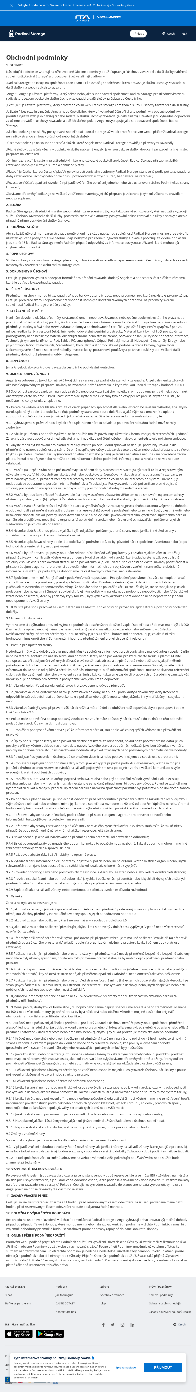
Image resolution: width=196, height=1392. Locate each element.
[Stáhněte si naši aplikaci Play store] (50, 1334)
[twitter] (112, 1324)
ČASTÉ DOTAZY (65, 1303)
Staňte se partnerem (18, 1303)
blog (103, 1303)
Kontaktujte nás (66, 1312)
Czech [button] (171, 33)
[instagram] (122, 1324)
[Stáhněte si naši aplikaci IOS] (19, 1334)
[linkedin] (132, 1324)
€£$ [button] (184, 33)
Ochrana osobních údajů (165, 1303)
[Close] (12, 5)
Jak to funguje (64, 1295)
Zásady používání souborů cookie (170, 1312)
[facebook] (103, 1324)
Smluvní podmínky (161, 1295)
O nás (8, 1295)
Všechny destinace (112, 1295)
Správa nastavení (127, 1367)
